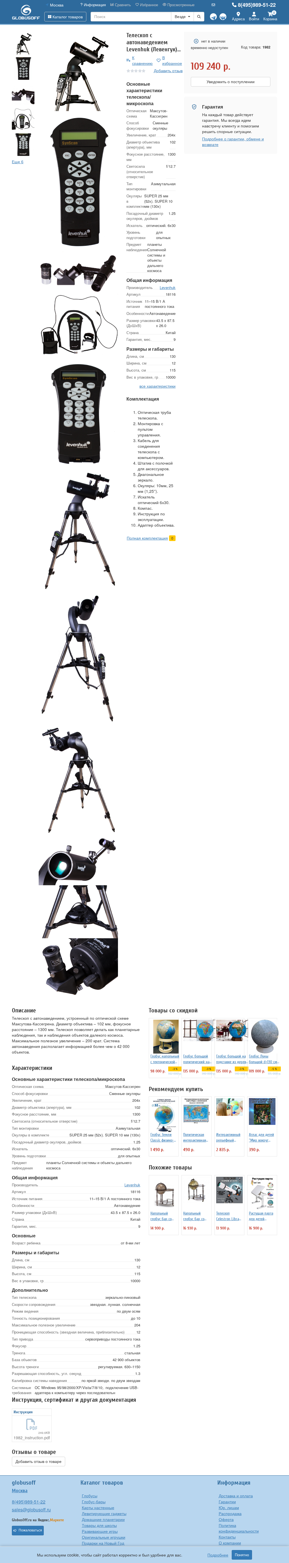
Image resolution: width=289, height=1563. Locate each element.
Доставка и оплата (236, 1495)
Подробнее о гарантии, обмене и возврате (233, 141)
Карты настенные (98, 1507)
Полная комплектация (147, 538)
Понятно (242, 1554)
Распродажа (230, 1513)
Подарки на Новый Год (103, 1543)
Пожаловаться (30, 1530)
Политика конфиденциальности (239, 1528)
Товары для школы (99, 1525)
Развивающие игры (100, 1531)
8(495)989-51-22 (257, 4)
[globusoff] (26, 12)
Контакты (227, 1537)
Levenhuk (168, 287)
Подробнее (217, 1555)
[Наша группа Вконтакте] (223, 16)
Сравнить (122, 4)
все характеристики (157, 386)
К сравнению (142, 60)
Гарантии (227, 1501)
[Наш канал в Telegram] (213, 16)
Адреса (238, 18)
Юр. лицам (229, 1507)
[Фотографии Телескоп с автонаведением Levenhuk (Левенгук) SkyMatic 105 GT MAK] (78, 71)
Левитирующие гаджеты (104, 1513)
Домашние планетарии (103, 1519)
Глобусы (89, 1495)
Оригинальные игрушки (103, 1537)
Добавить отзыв (168, 70)
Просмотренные (180, 4)
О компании (230, 1543)
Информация (94, 4)
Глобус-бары (94, 1501)
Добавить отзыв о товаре (39, 1461)
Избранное (148, 4)
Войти (254, 18)
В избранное (172, 60)
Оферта (226, 1519)
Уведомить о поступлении (231, 82)
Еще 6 (17, 161)
